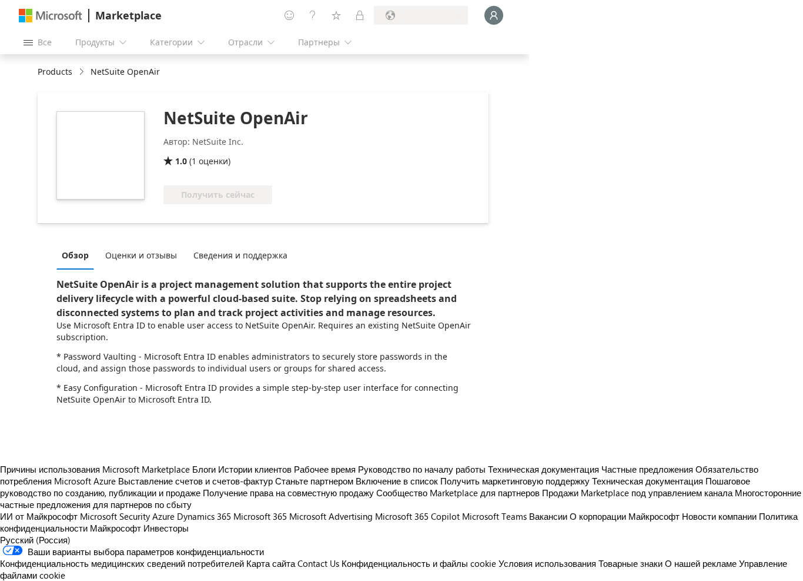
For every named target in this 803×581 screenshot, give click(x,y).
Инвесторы (166, 528)
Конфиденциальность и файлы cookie (419, 563)
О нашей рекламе (701, 563)
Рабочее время (325, 469)
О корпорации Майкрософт (625, 516)
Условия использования (547, 563)
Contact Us (318, 563)
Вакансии (548, 516)
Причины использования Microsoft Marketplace (95, 469)
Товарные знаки (630, 563)
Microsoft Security (115, 516)
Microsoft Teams (494, 516)
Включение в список (397, 481)
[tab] (78, 255)
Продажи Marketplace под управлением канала (637, 493)
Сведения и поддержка (240, 255)
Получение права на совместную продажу (288, 493)
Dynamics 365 (204, 516)
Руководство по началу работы (422, 469)
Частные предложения (647, 469)
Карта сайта (270, 563)
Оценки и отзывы (141, 255)
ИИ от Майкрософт (39, 516)
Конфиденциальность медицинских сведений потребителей (122, 563)
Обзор (75, 255)
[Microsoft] (50, 15)
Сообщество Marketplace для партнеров (458, 493)
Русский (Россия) (35, 540)
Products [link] (55, 71)
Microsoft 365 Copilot (417, 516)
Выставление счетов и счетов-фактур (195, 481)
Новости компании (719, 516)
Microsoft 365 (260, 516)
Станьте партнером (314, 481)
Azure (163, 516)
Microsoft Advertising (331, 516)
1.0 (181, 161)
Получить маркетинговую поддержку (515, 481)
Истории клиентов (255, 469)
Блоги (204, 469)
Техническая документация (543, 469)
